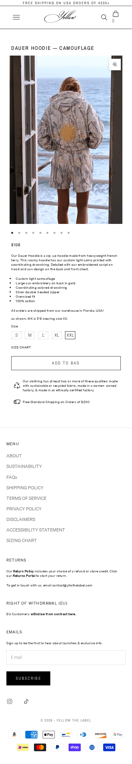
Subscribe (28, 678)
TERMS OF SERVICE (26, 498)
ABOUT (14, 455)
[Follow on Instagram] (9, 701)
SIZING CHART (21, 540)
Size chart (21, 347)
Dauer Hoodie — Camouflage (52, 47)
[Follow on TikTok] (26, 701)
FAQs (11, 477)
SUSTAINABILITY (24, 466)
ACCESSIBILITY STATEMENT (35, 529)
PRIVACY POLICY (24, 508)
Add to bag (66, 363)
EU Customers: (41, 613)
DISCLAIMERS (20, 519)
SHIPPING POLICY (25, 487)
